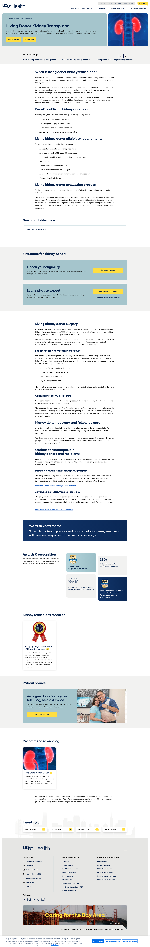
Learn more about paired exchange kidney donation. (56, 486)
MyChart (103, 3)
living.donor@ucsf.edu (103, 532)
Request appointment (115, 3)
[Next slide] (125, 56)
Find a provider (13, 39)
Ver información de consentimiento (108, 297)
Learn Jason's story (42, 714)
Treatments (28, 18)
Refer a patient (128, 3)
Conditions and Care (16, 18)
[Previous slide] (120, 56)
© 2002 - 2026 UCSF (116, 923)
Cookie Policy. (55, 945)
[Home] (14, 6)
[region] (75, 941)
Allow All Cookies (98, 941)
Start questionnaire (108, 270)
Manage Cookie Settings (113, 941)
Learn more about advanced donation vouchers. (54, 509)
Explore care (29, 39)
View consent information (108, 291)
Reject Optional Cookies (130, 941)
